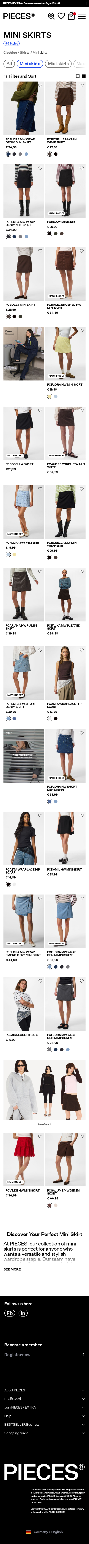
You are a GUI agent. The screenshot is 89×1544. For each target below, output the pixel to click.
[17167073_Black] (56, 719)
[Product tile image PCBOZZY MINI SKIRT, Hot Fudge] (23, 274)
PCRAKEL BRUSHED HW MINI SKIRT (64, 306)
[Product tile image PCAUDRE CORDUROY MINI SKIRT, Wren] (65, 433)
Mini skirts (30, 63)
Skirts (24, 52)
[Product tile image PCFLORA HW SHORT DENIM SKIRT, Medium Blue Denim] (65, 756)
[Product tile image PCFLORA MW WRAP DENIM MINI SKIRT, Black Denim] (23, 191)
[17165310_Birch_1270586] (56, 1206)
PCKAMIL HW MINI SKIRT (64, 869)
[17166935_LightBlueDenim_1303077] (8, 719)
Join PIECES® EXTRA (20, 1407)
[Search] (51, 16)
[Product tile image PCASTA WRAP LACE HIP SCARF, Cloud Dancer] (65, 673)
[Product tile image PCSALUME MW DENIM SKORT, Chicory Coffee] (65, 1159)
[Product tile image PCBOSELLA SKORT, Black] (23, 433)
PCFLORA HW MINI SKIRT (65, 384)
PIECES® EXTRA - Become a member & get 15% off (31, 3)
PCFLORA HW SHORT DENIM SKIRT (21, 705)
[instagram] (23, 1313)
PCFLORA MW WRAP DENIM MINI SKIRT (20, 141)
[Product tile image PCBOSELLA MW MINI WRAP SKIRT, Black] (65, 512)
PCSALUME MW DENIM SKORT (63, 1192)
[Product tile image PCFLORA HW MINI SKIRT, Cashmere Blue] (23, 512)
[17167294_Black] (56, 155)
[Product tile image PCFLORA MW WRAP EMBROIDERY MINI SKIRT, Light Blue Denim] (23, 921)
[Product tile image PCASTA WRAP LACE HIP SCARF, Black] (23, 838)
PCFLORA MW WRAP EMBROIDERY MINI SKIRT (23, 954)
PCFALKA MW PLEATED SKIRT (63, 627)
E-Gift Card (12, 1399)
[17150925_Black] (50, 234)
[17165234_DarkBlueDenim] (8, 155)
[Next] (39, 110)
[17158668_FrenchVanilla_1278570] (50, 397)
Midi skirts (58, 63)
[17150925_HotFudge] (62, 234)
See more (12, 1269)
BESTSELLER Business (22, 1424)
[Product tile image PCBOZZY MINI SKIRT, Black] (65, 191)
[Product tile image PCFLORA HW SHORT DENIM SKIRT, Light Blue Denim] (23, 673)
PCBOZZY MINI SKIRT (62, 221)
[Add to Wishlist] (40, 85)
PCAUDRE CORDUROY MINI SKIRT (66, 466)
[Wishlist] (61, 16)
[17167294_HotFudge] (50, 155)
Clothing (10, 52)
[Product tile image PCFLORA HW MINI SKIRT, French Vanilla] (65, 353)
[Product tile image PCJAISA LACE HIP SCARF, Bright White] (23, 1004)
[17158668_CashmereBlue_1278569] (56, 397)
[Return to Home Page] (19, 16)
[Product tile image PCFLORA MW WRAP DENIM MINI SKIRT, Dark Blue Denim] (23, 108)
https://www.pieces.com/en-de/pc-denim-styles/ (23, 331)
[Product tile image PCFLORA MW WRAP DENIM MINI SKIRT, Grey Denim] (65, 1004)
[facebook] (9, 1313)
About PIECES (14, 1390)
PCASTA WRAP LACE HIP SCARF (64, 705)
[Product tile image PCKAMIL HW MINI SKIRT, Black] (65, 838)
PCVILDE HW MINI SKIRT (23, 1190)
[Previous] (7, 110)
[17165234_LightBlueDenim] (26, 155)
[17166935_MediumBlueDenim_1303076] (14, 719)
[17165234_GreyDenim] (20, 155)
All (9, 63)
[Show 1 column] (77, 76)
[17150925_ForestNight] (56, 234)
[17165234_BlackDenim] (14, 155)
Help (7, 1416)
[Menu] (81, 16)
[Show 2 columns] (84, 76)
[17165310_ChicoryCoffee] (50, 1206)
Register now (17, 1354)
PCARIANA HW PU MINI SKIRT (22, 627)
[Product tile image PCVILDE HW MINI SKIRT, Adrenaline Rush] (23, 1159)
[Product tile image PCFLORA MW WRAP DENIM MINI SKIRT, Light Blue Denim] (65, 921)
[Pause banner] (85, 3)
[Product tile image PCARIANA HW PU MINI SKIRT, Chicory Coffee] (23, 594)
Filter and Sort (22, 76)
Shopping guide (16, 1433)
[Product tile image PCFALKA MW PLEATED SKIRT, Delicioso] (65, 594)
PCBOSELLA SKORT (19, 464)
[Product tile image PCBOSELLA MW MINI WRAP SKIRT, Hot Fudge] (65, 108)
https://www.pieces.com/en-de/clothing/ (65, 1065)
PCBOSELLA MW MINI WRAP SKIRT (62, 141)
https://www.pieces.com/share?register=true (23, 734)
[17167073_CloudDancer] (50, 719)
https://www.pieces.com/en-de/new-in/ (23, 1065)
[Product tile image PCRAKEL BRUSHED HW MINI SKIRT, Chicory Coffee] (65, 274)
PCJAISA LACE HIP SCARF (23, 1034)
